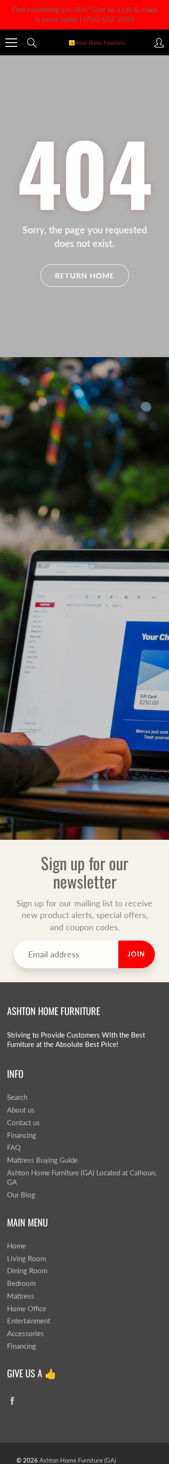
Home (16, 1246)
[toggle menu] (11, 43)
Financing (21, 1135)
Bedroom (21, 1283)
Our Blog (21, 1195)
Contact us (23, 1123)
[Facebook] (12, 1401)
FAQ (14, 1147)
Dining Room (27, 1271)
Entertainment (28, 1321)
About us (21, 1110)
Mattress (20, 1296)
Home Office (26, 1309)
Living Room (26, 1258)
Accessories (25, 1333)
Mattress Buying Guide (42, 1160)
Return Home (85, 275)
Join (137, 954)
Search (17, 1097)
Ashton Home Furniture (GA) (77, 1460)
